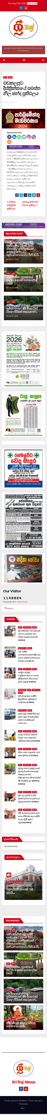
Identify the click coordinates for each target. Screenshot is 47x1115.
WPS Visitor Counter (19, 602)
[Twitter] (24, 137)
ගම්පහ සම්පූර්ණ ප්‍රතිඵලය (11, 205)
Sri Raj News (23, 43)
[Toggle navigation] (24, 60)
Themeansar (23, 1104)
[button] (43, 60)
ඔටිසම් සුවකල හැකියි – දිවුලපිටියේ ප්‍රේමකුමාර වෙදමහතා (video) (27, 699)
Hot (5, 77)
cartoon (10, 882)
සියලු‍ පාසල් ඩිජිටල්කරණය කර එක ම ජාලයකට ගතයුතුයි (22, 889)
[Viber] (34, 137)
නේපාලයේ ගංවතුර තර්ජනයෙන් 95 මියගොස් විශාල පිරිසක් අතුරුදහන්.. (22, 308)
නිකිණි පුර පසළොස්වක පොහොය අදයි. (20, 1024)
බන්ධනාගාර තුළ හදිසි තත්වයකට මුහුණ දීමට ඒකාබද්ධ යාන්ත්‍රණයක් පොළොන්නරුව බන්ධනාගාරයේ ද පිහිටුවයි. (22, 249)
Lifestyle (27, 627)
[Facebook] (9, 137)
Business (22, 690)
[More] (9, 142)
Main (10, 77)
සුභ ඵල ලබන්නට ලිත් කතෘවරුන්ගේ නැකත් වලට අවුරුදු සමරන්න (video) (29, 798)
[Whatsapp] (19, 137)
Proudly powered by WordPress (16, 1101)
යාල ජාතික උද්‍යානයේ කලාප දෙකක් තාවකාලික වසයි (21, 280)
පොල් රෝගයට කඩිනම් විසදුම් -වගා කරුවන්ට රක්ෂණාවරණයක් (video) (29, 737)
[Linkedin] (14, 137)
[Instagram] (29, 137)
